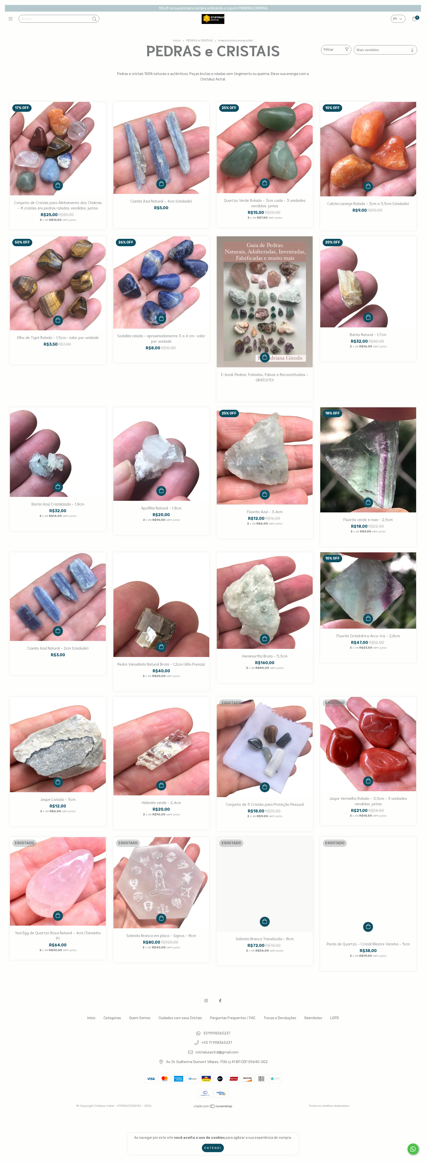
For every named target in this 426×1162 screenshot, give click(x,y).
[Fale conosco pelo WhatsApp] (413, 1149)
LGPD (334, 1018)
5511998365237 (217, 1033)
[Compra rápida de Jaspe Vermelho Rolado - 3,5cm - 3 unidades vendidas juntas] (368, 781)
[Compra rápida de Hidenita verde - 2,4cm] (161, 785)
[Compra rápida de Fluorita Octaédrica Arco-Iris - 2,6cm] (368, 619)
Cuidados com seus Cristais (180, 1018)
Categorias (112, 1018)
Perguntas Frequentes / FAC (232, 1018)
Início (177, 40)
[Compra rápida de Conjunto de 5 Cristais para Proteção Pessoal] (265, 787)
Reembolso (313, 1018)
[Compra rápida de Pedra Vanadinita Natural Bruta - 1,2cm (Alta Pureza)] (161, 647)
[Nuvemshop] (213, 1107)
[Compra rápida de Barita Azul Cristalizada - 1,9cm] (58, 487)
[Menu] (11, 19)
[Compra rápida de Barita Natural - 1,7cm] (368, 317)
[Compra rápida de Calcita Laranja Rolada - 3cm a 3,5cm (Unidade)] (368, 186)
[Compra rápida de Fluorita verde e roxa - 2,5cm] (368, 502)
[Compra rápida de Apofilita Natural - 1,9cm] (161, 491)
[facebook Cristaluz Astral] (220, 1000)
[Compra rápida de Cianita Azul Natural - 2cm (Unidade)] (58, 631)
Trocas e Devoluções (280, 1018)
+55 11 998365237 (216, 1043)
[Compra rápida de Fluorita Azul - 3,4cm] (265, 495)
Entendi (212, 1148)
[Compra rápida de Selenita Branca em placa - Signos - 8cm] (161, 918)
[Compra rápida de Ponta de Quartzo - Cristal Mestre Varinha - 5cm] (368, 927)
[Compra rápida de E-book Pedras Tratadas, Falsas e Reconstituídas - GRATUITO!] (265, 357)
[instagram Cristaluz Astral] (206, 1000)
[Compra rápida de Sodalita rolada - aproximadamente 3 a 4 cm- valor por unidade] (161, 319)
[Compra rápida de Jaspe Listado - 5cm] (58, 782)
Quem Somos (139, 1018)
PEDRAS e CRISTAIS (199, 40)
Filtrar (328, 50)
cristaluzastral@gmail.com (216, 1052)
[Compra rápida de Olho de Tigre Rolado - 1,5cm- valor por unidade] (58, 320)
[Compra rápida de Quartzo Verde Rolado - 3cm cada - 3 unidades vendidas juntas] (265, 183)
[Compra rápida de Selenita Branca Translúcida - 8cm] (265, 922)
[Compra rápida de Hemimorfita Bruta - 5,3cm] (265, 639)
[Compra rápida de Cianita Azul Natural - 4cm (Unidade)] (161, 184)
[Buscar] (94, 19)
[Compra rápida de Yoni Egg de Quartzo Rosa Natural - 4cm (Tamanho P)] (58, 916)
